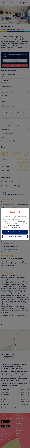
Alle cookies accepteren (15, 231)
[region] (15, 224)
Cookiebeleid (16, 227)
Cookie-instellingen (15, 236)
